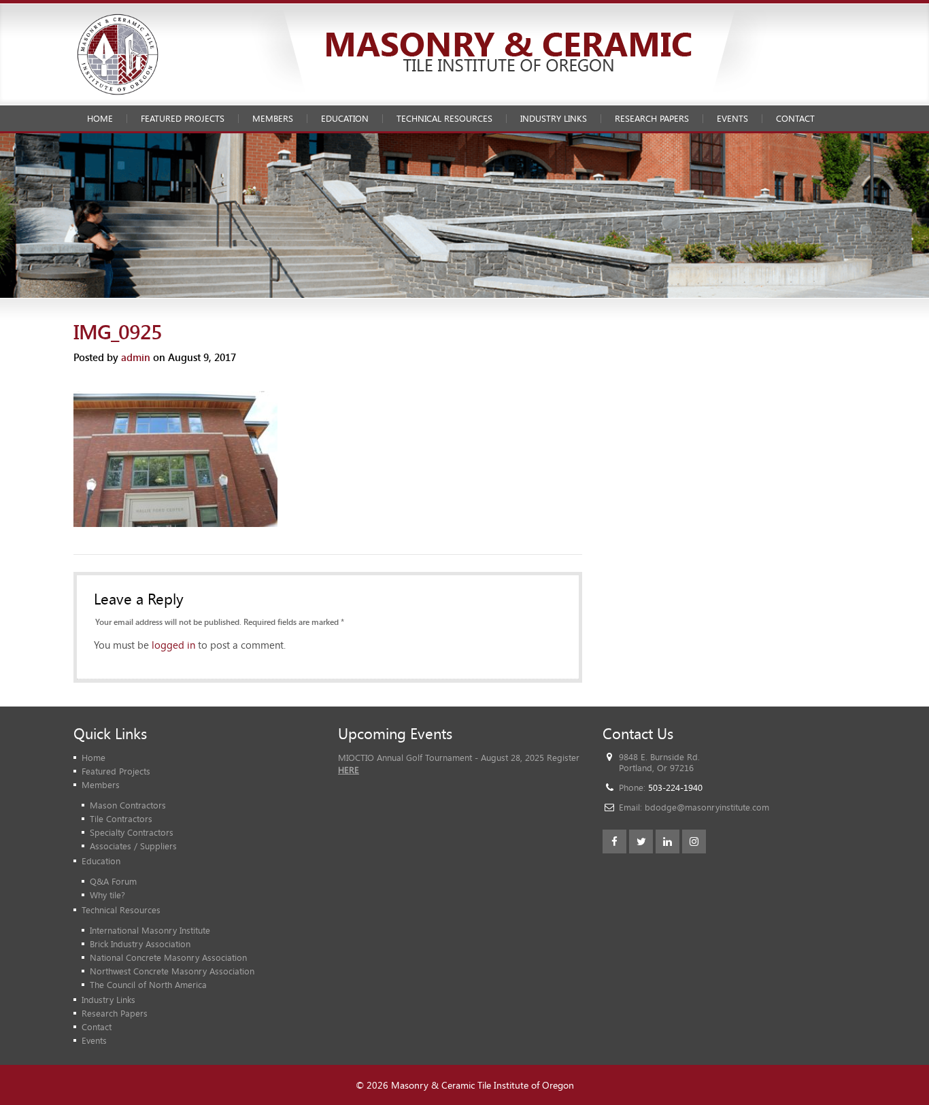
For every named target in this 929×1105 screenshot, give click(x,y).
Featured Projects (182, 118)
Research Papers (652, 118)
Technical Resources (444, 118)
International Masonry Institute (150, 930)
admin (135, 357)
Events (732, 118)
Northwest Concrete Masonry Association (172, 971)
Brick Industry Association (140, 944)
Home (100, 118)
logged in (173, 644)
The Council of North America (148, 985)
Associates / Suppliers (133, 846)
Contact (795, 118)
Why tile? (107, 895)
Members (272, 118)
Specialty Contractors (131, 832)
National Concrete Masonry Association (168, 957)
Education (345, 118)
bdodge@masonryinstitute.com (707, 807)
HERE (348, 770)
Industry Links (553, 118)
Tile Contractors (121, 819)
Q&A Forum (113, 881)
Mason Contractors (128, 805)
